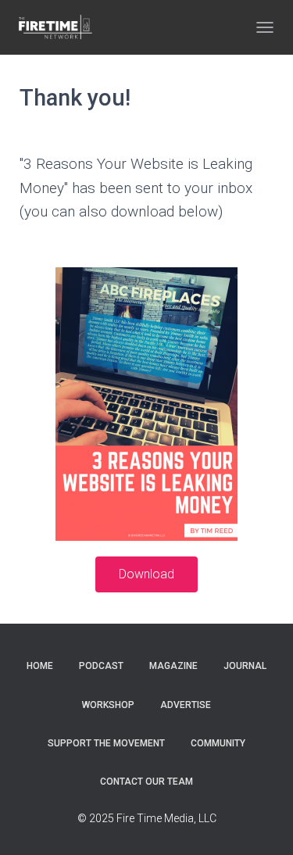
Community (218, 743)
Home (40, 665)
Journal (244, 665)
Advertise (185, 704)
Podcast (101, 665)
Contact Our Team (146, 781)
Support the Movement (106, 743)
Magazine (173, 665)
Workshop (108, 704)
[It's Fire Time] (60, 27)
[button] (146, 574)
